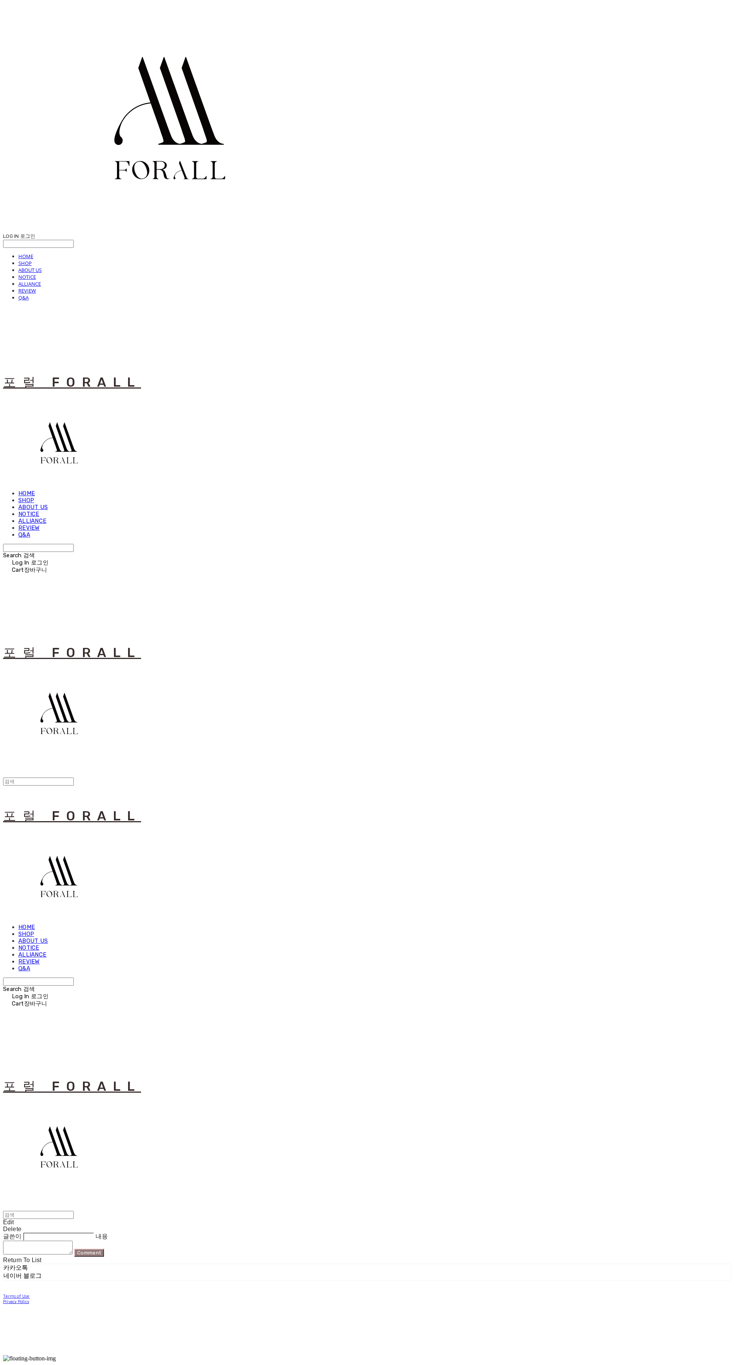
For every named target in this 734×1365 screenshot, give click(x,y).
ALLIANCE (29, 283)
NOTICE (27, 276)
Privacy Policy (16, 1302)
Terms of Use (16, 1296)
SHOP (25, 263)
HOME (25, 256)
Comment (89, 1253)
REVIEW (27, 290)
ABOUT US (30, 270)
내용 (102, 1236)
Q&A (23, 297)
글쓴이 (12, 1236)
